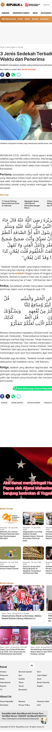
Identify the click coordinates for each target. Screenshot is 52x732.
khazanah (46, 13)
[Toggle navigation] (2, 5)
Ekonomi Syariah (21, 13)
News (2, 679)
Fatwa (27, 19)
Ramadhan (23, 689)
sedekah (19, 273)
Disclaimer (4, 705)
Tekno (21, 682)
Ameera (3, 672)
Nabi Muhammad (9, 19)
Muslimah (44, 19)
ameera (5, 13)
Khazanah (4, 675)
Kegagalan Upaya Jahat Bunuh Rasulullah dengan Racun (32, 204)
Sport (39, 679)
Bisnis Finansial (43, 682)
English (40, 686)
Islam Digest (11, 47)
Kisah (20, 19)
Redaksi (22, 701)
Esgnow (3, 686)
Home (2, 47)
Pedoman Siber (43, 701)
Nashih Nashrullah (29, 69)
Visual (21, 686)
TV (1, 689)
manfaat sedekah (33, 403)
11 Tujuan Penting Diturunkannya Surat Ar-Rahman (10, 203)
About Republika (6, 701)
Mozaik (35, 19)
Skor (39, 672)
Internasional (5, 682)
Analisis (22, 679)
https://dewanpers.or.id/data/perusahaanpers (20, 718)
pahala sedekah (17, 403)
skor (35, 13)
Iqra (20, 675)
